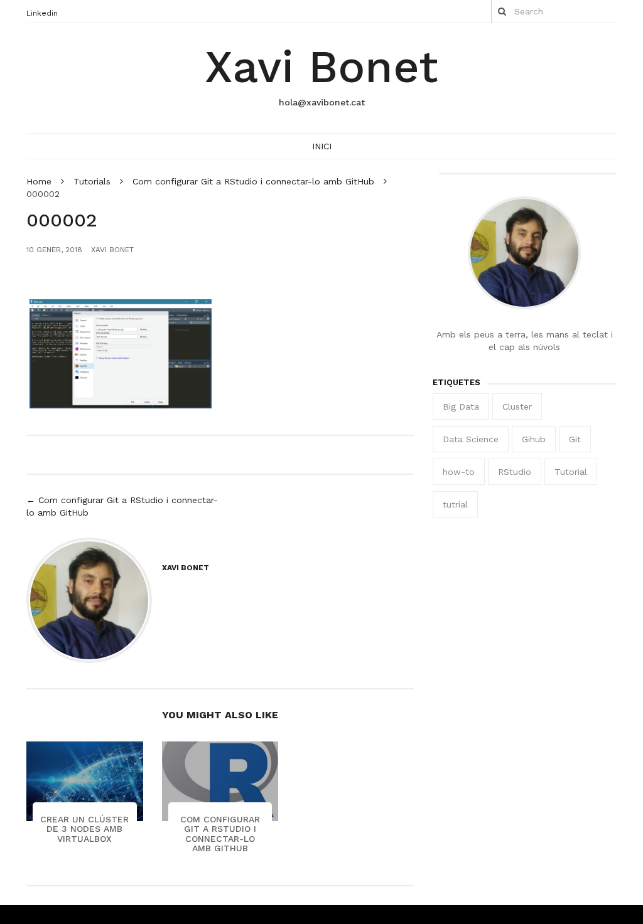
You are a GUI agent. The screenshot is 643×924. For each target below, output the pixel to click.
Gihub (534, 439)
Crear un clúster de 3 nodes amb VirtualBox (84, 829)
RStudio (514, 472)
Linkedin (42, 13)
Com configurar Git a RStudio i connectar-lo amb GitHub (220, 833)
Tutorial (570, 472)
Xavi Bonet (321, 66)
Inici (322, 146)
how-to (459, 472)
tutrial (455, 504)
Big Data (461, 406)
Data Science (471, 439)
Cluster (517, 406)
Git (575, 439)
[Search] (502, 11)
